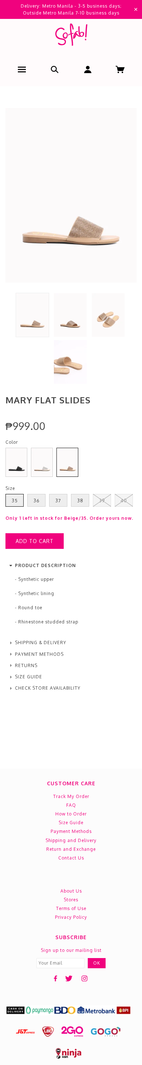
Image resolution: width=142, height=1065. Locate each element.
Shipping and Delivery (71, 840)
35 (15, 500)
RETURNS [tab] (26, 665)
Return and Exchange (71, 849)
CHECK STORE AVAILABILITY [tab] (47, 688)
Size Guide (71, 822)
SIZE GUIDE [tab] (28, 676)
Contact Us (71, 858)
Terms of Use (71, 908)
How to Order (71, 814)
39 (102, 500)
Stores (71, 899)
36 (36, 500)
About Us (71, 891)
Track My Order (71, 796)
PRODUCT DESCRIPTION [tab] (45, 565)
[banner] (71, 36)
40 (124, 500)
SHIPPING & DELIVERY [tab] (40, 642)
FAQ (71, 805)
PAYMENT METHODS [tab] (39, 654)
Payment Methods (71, 831)
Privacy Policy (71, 917)
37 (58, 500)
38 (80, 500)
